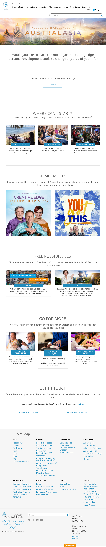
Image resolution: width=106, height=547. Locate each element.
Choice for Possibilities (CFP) (44, 452)
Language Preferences (46, 492)
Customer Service (21, 462)
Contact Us (65, 484)
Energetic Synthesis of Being (53, 353)
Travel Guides (75, 7)
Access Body (89, 445)
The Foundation (55, 7)
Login (38, 484)
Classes (16, 445)
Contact (65, 7)
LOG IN (88, 10)
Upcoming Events (31, 7)
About (20, 7)
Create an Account (44, 487)
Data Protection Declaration (90, 488)
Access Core (88, 443)
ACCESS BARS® (20, 145)
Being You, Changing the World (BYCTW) (45, 459)
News (84, 7)
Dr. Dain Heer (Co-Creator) (68, 449)
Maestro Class (42, 473)
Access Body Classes (45, 476)
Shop (15, 453)
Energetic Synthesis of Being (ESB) (46, 464)
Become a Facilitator (22, 489)
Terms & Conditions (92, 494)
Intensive (40, 456)
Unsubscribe (42, 495)
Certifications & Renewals (20, 496)
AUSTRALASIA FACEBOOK (28, 412)
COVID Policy (89, 502)
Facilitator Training (21, 492)
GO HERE (52, 85)
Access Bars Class (44, 445)
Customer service (76, 537)
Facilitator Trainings (92, 453)
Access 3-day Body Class (85, 352)
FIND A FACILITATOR (85, 145)
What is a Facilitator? (22, 487)
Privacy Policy (89, 491)
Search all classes (44, 443)
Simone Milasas (67, 452)
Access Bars (43, 7)
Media (62, 487)
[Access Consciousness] (6, 6)
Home (14, 7)
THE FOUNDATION (53, 145)
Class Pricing (89, 505)
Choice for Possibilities (20, 352)
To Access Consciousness (20, 4)
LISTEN (77, 285)
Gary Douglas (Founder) (66, 444)
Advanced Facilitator (92, 448)
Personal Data (89, 484)
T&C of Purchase (91, 497)
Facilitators (18, 448)
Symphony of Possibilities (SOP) (44, 469)
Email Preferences (44, 489)
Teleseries (88, 456)
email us (80, 404)
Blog (15, 456)
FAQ (14, 459)
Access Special (90, 451)
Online (86, 459)
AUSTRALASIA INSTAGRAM (77, 412)
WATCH (28, 285)
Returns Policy (89, 499)
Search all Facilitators (22, 484)
